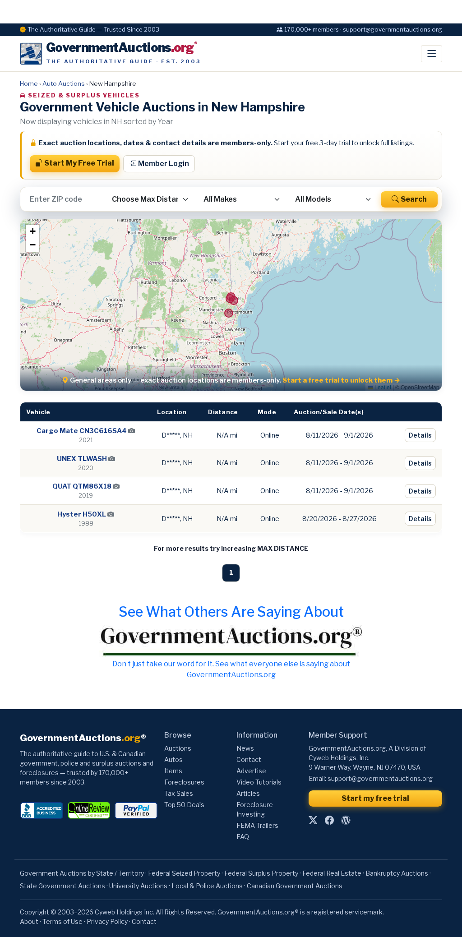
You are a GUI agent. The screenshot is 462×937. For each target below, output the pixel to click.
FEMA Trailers (257, 825)
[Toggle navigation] (431, 53)
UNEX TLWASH (82, 459)
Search (414, 199)
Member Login (163, 163)
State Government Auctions (62, 886)
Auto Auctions (63, 83)
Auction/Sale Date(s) (328, 411)
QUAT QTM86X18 (81, 486)
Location (171, 411)
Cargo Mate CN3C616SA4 (82, 431)
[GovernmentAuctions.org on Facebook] (329, 820)
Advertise (251, 771)
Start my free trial (375, 798)
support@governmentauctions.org (380, 778)
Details (420, 435)
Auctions (177, 748)
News (245, 748)
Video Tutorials (259, 782)
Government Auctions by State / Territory (82, 873)
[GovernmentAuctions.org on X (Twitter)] (313, 820)
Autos (173, 759)
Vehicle (38, 411)
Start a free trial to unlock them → (341, 380)
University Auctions (138, 886)
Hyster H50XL (81, 514)
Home (29, 83)
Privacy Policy (107, 921)
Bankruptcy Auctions (396, 873)
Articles (248, 793)
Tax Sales (178, 793)
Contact (248, 759)
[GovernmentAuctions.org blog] (345, 820)
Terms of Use (62, 921)
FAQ (242, 836)
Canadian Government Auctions (294, 886)
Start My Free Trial (79, 163)
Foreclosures (184, 782)
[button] (32, 231)
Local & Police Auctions (207, 886)
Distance (223, 411)
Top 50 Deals (184, 804)
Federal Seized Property (184, 873)
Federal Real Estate (331, 873)
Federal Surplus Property (261, 873)
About (29, 921)
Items (173, 771)
